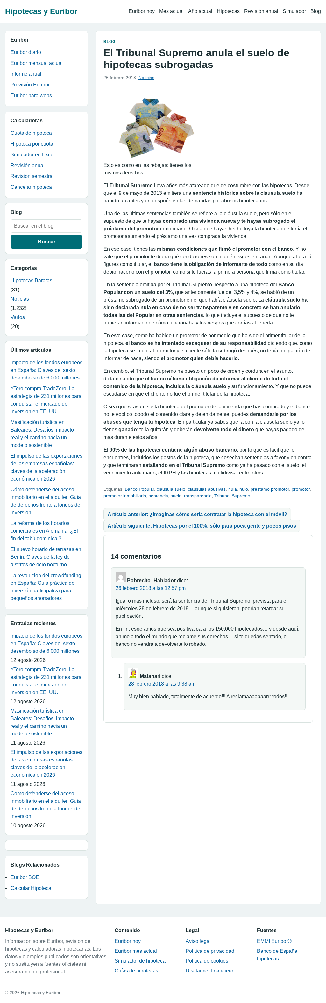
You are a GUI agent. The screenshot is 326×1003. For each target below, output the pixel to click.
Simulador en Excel (33, 154)
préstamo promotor (270, 489)
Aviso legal (198, 941)
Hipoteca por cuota (32, 144)
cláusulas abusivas (207, 489)
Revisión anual (261, 11)
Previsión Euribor (30, 84)
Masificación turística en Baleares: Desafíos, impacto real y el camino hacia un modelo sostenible (42, 434)
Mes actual (171, 11)
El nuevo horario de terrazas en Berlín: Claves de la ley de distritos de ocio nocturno (46, 557)
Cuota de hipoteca (31, 133)
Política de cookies (207, 961)
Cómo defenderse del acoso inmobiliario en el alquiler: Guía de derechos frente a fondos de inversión (46, 501)
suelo (176, 495)
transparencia (198, 495)
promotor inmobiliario (124, 495)
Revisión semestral (32, 176)
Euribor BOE (25, 877)
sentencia (158, 495)
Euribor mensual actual (37, 63)
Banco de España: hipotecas (278, 954)
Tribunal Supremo (232, 495)
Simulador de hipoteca (140, 961)
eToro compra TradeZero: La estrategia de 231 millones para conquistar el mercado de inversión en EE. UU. (46, 400)
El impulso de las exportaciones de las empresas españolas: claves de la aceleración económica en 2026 (46, 467)
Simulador (294, 11)
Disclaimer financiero (209, 970)
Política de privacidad (210, 951)
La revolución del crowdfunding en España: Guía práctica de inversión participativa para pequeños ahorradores (46, 587)
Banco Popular (139, 489)
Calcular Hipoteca (31, 888)
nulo (243, 489)
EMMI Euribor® (274, 941)
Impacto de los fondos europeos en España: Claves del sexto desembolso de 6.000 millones (46, 370)
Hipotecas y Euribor (41, 11)
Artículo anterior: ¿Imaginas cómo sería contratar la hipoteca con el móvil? (197, 514)
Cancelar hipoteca (31, 187)
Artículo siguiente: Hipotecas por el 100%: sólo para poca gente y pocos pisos (202, 526)
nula (232, 489)
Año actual (200, 11)
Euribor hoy (142, 11)
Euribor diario (26, 52)
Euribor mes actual (136, 951)
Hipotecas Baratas (31, 280)
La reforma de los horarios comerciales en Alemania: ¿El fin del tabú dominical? (44, 531)
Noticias (20, 299)
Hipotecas (228, 11)
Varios (18, 317)
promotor (301, 489)
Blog (315, 11)
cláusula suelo (171, 489)
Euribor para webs (31, 95)
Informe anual (26, 74)
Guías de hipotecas (136, 970)
